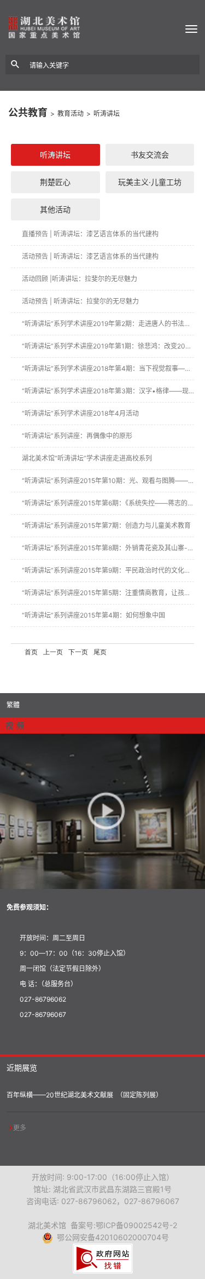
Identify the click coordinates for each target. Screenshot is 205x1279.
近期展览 (22, 1067)
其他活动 (55, 209)
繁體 (13, 705)
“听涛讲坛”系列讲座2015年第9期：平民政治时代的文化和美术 (108, 570)
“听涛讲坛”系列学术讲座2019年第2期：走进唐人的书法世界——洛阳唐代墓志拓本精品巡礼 (108, 323)
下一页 (78, 652)
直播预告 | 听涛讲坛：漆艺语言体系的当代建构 (90, 234)
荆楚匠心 (55, 182)
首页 (31, 652)
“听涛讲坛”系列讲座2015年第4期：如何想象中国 (93, 615)
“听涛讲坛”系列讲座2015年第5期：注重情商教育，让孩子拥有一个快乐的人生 (108, 593)
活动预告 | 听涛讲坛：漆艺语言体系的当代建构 (90, 256)
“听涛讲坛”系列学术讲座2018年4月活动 (80, 413)
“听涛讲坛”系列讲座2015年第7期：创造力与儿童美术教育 (106, 525)
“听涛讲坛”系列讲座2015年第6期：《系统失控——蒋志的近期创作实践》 (108, 503)
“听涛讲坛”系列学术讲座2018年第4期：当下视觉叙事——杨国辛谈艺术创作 (108, 368)
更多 (19, 1128)
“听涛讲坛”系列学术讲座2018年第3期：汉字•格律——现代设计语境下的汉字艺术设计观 (108, 391)
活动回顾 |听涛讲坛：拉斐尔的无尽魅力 (79, 279)
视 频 (14, 725)
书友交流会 (150, 154)
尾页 (100, 652)
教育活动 (70, 113)
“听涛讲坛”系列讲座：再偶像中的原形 (77, 436)
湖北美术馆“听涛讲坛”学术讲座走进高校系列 (87, 458)
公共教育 (28, 112)
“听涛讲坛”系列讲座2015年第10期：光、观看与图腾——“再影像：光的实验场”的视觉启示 (108, 480)
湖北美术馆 (102, 27)
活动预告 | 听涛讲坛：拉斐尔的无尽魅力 (80, 301)
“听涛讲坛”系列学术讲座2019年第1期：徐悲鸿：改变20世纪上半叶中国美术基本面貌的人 (108, 346)
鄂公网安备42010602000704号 (111, 1237)
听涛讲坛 (106, 113)
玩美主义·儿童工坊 (149, 182)
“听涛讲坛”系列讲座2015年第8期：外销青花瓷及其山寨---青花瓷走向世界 (108, 548)
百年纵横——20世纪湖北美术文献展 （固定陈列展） (84, 1095)
